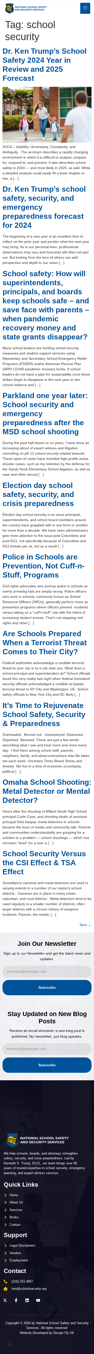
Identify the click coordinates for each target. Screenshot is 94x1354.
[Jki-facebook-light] (16, 1300)
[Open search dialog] (10, 1345)
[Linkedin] (27, 1300)
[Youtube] (38, 1300)
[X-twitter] (5, 1300)
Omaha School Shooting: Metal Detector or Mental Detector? (47, 791)
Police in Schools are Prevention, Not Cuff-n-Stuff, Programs (43, 566)
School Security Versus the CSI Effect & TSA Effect (44, 862)
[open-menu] (85, 8)
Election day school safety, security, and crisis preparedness (38, 494)
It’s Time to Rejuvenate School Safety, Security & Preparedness (44, 714)
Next (85, 925)
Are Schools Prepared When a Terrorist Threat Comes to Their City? (45, 642)
